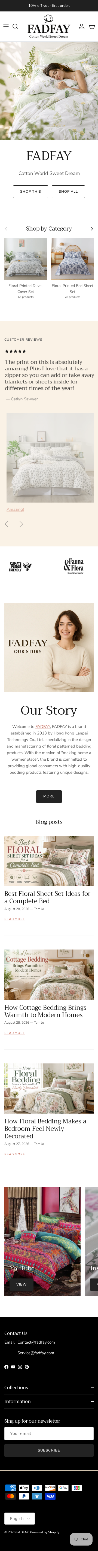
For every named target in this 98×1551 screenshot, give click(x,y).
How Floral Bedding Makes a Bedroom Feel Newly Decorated (45, 1128)
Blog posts (49, 822)
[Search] (18, 26)
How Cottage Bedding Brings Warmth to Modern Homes (45, 1011)
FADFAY (42, 726)
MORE (49, 796)
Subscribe (49, 1450)
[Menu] (6, 26)
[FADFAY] (49, 26)
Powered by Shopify (44, 1532)
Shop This (30, 191)
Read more (14, 919)
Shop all (68, 191)
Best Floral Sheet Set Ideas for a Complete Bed (47, 897)
